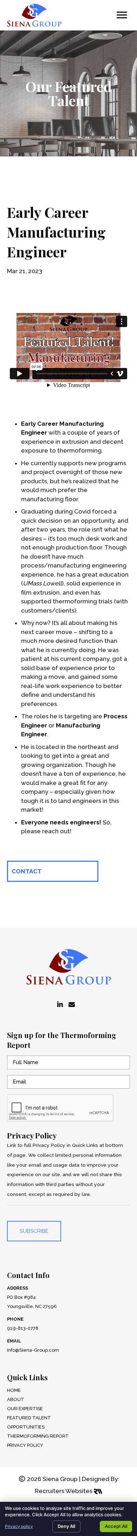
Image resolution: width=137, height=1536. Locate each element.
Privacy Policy (25, 1445)
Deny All (66, 1526)
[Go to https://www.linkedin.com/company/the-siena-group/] (60, 1005)
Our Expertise (25, 1408)
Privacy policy (19, 1526)
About (15, 1399)
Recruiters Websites (64, 1490)
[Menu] (122, 15)
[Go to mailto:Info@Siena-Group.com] (71, 1005)
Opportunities (26, 1427)
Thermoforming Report (38, 1436)
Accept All (116, 1526)
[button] (52, 871)
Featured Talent (29, 1417)
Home (14, 1390)
